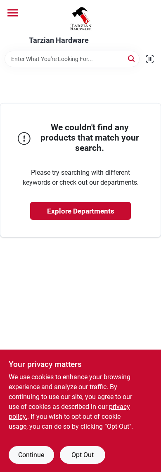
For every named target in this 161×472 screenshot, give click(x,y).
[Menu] (12, 12)
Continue (31, 455)
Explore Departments (80, 211)
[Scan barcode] (150, 59)
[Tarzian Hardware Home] (81, 18)
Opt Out (82, 455)
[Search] (132, 58)
